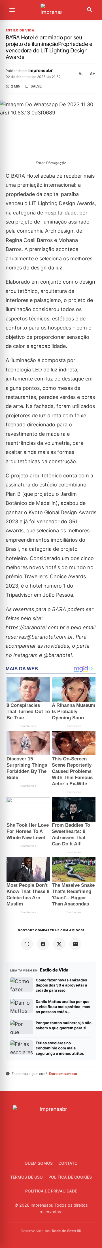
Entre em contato (63, 1073)
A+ (92, 73)
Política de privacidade (51, 1191)
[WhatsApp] (27, 944)
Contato (68, 1163)
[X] (59, 944)
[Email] (75, 944)
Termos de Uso (26, 1177)
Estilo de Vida (20, 30)
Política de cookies (70, 1177)
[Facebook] (43, 944)
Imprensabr (40, 70)
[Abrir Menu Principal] (12, 9)
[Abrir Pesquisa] (89, 9)
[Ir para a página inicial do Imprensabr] (51, 10)
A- (80, 73)
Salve (36, 86)
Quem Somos (39, 1163)
